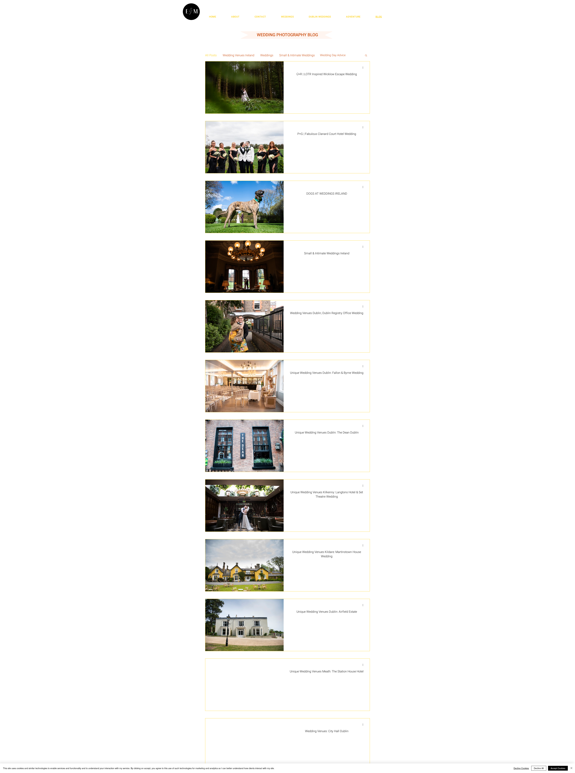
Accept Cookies (558, 768)
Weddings (266, 55)
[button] (366, 55)
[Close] (571, 768)
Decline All (539, 768)
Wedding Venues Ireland (238, 55)
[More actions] (364, 67)
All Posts (211, 55)
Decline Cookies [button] (521, 768)
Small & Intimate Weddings (297, 55)
